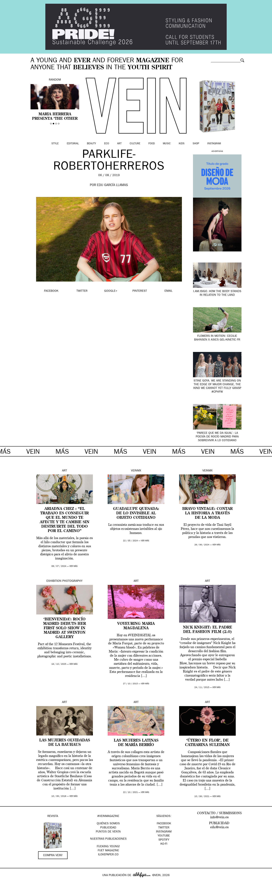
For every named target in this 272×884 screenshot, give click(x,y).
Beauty (91, 143)
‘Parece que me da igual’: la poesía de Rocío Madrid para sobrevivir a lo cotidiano (217, 437)
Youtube (164, 835)
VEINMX (136, 470)
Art (119, 143)
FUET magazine (108, 850)
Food (151, 143)
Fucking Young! (108, 846)
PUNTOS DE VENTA (108, 831)
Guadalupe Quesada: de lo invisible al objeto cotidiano (136, 513)
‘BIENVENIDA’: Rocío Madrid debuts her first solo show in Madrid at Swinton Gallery (64, 628)
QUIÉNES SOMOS (108, 823)
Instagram (214, 143)
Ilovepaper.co (108, 854)
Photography (72, 581)
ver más (73, 566)
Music (167, 143)
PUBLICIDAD (108, 827)
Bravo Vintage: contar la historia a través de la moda (207, 513)
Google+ (7, 881)
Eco (106, 143)
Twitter (163, 827)
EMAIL (168, 291)
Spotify (163, 840)
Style (55, 143)
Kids (181, 143)
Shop (196, 143)
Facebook (164, 823)
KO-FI (163, 844)
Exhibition (53, 581)
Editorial (73, 143)
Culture (135, 143)
